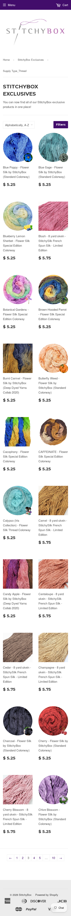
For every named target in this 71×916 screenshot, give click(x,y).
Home (6, 60)
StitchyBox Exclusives (31, 60)
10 (53, 858)
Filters (60, 124)
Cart (65, 5)
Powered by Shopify (46, 895)
